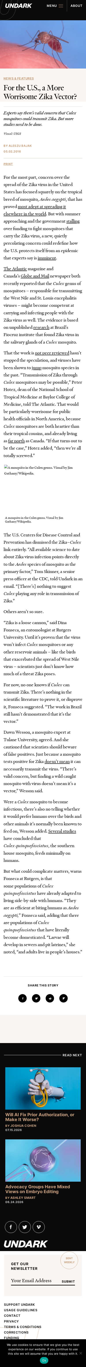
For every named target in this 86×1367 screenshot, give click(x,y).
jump (36, 367)
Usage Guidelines (20, 1310)
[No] (80, 1353)
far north (16, 440)
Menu (52, 5)
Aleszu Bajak (20, 145)
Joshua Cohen (23, 1125)
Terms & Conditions (22, 1326)
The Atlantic (15, 268)
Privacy (11, 1321)
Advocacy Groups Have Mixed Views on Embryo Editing (37, 1189)
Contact (12, 1315)
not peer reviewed (52, 353)
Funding (11, 1337)
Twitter (25, 1227)
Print (8, 164)
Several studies (62, 831)
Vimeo (39, 1227)
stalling (73, 221)
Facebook (11, 1227)
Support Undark (19, 1304)
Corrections (16, 1332)
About (76, 5)
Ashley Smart (23, 1198)
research (41, 327)
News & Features (19, 78)
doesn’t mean (57, 761)
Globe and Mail (35, 276)
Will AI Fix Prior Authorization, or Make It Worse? (39, 1117)
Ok (44, 1360)
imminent (47, 258)
